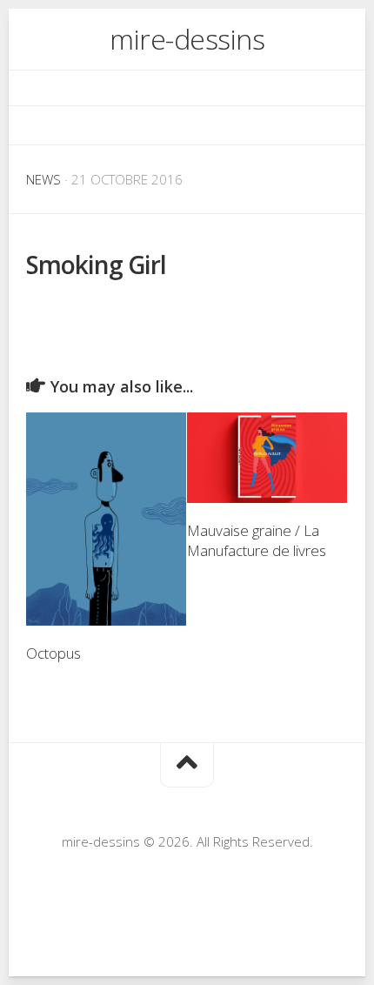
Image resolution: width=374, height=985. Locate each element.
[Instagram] (187, 125)
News (43, 179)
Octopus (53, 653)
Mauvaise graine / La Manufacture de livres (256, 540)
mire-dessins (187, 38)
